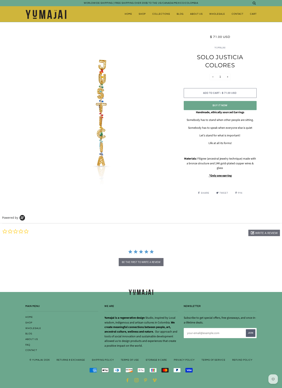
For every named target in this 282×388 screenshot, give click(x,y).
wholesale (217, 14)
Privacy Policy (184, 360)
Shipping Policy (103, 360)
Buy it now (220, 105)
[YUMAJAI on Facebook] (127, 381)
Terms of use (130, 360)
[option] (101, 111)
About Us (196, 14)
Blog (180, 14)
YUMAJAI (220, 48)
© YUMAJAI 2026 (40, 360)
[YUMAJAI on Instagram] (136, 381)
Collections (161, 14)
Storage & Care (156, 360)
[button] (264, 233)
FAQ (27, 345)
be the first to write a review (141, 262)
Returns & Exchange (71, 360)
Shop (142, 14)
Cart (253, 14)
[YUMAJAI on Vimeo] (155, 381)
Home (128, 14)
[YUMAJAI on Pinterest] (145, 381)
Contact (237, 14)
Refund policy (242, 360)
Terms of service (213, 360)
